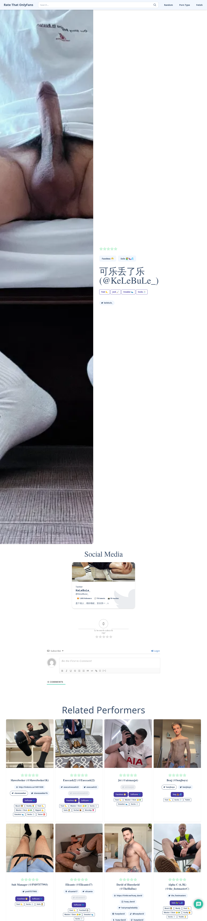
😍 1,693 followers (84, 598)
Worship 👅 (191, 31)
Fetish (199, 4)
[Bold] (62, 671)
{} (100, 670)
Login (157, 650)
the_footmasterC (178, 895)
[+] (104, 670)
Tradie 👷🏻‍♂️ (182, 917)
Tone (170, 26)
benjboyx (170, 787)
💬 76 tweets (99, 598)
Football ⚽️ (83, 910)
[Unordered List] (83, 671)
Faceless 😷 (108, 258)
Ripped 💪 (39, 810)
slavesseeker (20, 793)
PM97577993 (31, 891)
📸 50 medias (113, 598)
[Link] (96, 671)
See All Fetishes (157, 35)
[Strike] (75, 671)
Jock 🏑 (115, 292)
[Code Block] (92, 671)
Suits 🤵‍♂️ (172, 21)
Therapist (154, 26)
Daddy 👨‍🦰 (30, 806)
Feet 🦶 (171, 12)
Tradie (189, 26)
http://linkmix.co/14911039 (31, 787)
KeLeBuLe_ (108, 303)
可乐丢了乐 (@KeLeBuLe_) (129, 275)
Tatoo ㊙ (41, 814)
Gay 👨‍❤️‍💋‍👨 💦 (177, 794)
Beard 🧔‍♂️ (19, 806)
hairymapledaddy (129, 907)
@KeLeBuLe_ (82, 593)
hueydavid (120, 913)
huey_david (129, 901)
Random (168, 4)
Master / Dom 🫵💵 (24, 810)
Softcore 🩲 (30, 800)
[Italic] (66, 671)
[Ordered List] (79, 671)
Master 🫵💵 (156, 12)
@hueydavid (138, 913)
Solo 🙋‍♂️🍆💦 (127, 258)
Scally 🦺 (190, 12)
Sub (151, 21)
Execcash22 (92, 787)
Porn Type (184, 4)
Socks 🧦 (172, 16)
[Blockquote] (88, 671)
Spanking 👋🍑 (193, 16)
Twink (152, 31)
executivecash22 (71, 787)
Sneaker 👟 (155, 16)
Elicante (89, 891)
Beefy (177, 908)
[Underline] (71, 671)
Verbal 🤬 (172, 31)
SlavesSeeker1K (41, 793)
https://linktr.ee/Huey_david (129, 895)
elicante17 (72, 891)
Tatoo (189, 21)
